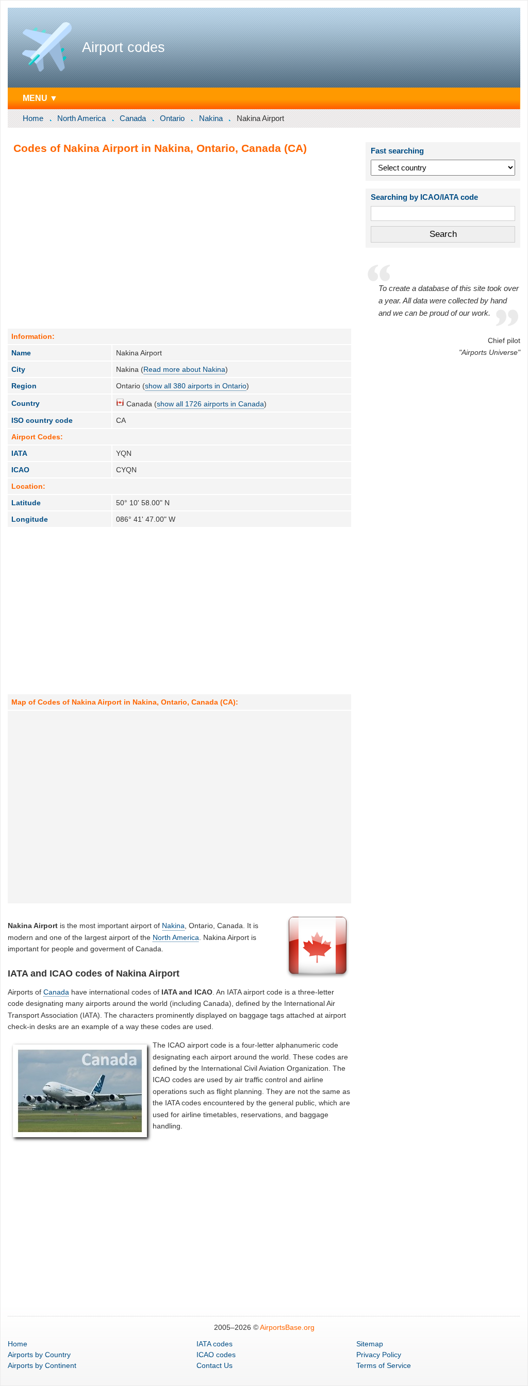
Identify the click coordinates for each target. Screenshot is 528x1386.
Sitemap (369, 1344)
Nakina (211, 118)
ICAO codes (216, 1354)
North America (81, 118)
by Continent (42, 1365)
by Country (39, 1354)
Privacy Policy (378, 1354)
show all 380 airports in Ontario (195, 386)
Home (33, 118)
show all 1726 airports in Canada (210, 404)
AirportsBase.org (287, 1327)
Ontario (172, 118)
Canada (133, 118)
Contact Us (214, 1365)
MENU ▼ (40, 97)
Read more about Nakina (184, 369)
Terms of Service (383, 1365)
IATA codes (214, 1344)
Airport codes (123, 47)
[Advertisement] (179, 241)
